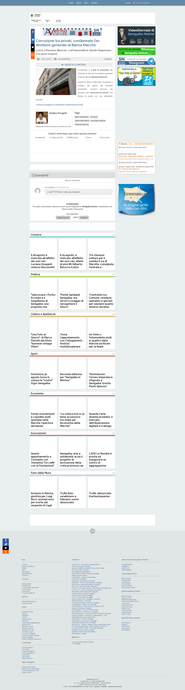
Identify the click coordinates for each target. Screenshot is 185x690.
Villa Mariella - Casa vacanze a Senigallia (84, 621)
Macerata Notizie (127, 585)
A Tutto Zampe (26, 589)
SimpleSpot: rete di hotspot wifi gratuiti (83, 581)
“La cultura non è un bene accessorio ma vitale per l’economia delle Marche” (72, 419)
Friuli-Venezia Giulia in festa (130, 601)
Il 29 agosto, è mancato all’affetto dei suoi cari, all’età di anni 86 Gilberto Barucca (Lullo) (71, 261)
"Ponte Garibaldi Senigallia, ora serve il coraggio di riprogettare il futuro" (71, 300)
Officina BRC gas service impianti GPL (83, 617)
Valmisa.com (125, 568)
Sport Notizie (126, 626)
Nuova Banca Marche (98, 121)
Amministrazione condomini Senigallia (83, 593)
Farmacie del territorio (28, 667)
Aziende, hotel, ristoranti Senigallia (82, 595)
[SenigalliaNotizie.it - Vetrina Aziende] (72, 35)
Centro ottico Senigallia (79, 579)
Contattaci (25, 621)
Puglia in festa (126, 608)
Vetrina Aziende (26, 584)
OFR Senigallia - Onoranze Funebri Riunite (85, 610)
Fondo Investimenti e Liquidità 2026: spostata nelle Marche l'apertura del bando (43, 419)
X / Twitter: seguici (27, 632)
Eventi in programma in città (30, 670)
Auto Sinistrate (126, 622)
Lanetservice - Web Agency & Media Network (86, 564)
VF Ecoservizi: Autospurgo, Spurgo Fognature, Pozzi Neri (89, 626)
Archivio (24, 613)
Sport (23, 570)
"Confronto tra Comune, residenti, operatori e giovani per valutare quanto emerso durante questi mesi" (101, 302)
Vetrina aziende (26, 619)
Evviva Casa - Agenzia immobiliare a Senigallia (86, 584)
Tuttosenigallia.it (126, 570)
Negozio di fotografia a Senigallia (81, 608)
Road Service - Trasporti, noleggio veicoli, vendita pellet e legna (91, 624)
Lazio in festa (126, 603)
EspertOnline (26, 591)
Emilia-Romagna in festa (129, 599)
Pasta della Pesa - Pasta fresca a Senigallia (85, 611)
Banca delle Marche (82, 117)
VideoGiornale (26, 585)
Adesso (47, 21)
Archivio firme (26, 624)
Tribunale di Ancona (82, 124)
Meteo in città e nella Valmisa (30, 668)
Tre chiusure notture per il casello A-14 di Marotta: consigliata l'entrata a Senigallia (101, 263)
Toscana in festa (127, 610)
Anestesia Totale (27, 603)
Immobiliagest (126, 630)
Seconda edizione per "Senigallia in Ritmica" (71, 377)
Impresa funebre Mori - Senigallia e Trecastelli (86, 599)
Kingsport (124, 624)
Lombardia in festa (127, 605)
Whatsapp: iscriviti (27, 626)
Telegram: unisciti (27, 628)
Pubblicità (104, 686)
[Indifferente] (72, 144)
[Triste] (56, 144)
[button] (128, 3)
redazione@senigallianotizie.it (31, 622)
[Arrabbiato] (40, 144)
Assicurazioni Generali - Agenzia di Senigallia (85, 573)
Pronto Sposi (126, 628)
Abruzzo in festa (127, 598)
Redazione (25, 615)
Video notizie (26, 656)
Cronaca (107, 59)
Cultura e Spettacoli (28, 566)
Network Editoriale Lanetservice (31, 639)
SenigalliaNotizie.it (127, 564)
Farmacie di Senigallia (28, 633)
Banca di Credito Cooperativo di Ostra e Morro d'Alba (88, 568)
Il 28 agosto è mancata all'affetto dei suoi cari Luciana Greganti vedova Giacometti (42, 261)
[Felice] (88, 144)
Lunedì (58, 21)
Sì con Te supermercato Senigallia (82, 597)
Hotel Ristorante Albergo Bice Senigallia (84, 622)
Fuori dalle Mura (27, 573)
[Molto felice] (104, 144)
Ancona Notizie (126, 580)
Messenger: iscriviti (28, 630)
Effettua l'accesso (63, 218)
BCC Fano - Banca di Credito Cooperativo (84, 586)
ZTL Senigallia (76, 644)
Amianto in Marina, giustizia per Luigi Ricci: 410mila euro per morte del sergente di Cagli (42, 499)
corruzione (94, 117)
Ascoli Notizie (126, 582)
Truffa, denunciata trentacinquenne (100, 495)
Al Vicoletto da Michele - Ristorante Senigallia (85, 602)
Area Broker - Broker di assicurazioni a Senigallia (87, 582)
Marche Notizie (126, 578)
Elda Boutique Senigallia (79, 633)
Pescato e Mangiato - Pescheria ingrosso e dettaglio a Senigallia (91, 613)
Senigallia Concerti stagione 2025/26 (83, 630)
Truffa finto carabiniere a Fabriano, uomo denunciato (69, 498)
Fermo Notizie (126, 584)
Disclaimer (97, 686)
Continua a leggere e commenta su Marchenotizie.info (59, 105)
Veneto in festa (126, 614)
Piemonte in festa (127, 607)
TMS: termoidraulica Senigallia (81, 566)
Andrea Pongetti (58, 113)
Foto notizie (25, 649)
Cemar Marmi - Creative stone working (84, 577)
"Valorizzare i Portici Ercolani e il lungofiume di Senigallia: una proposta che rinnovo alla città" (43, 302)
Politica (24, 568)
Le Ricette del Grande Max (30, 587)
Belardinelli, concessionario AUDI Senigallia (85, 591)
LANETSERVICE (77, 686)
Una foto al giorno (27, 647)
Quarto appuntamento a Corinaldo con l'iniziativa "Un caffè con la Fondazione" (43, 459)
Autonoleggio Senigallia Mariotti (81, 572)
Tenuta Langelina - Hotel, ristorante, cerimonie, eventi (88, 606)
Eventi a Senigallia (27, 637)
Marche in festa (126, 596)
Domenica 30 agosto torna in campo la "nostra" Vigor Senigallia (42, 379)
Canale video (26, 654)
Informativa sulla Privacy (115, 686)
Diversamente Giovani (29, 601)
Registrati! (84, 218)
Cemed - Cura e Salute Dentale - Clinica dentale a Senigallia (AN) (91, 588)
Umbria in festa (126, 612)
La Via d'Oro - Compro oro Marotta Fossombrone (87, 590)
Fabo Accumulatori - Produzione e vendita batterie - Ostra (89, 615)
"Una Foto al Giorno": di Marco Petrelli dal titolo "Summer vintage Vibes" (41, 340)
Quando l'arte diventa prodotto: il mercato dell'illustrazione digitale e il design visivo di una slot (101, 421)
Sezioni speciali (26, 658)
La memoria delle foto (28, 593)
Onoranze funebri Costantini (80, 570)
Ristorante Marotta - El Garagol (81, 601)
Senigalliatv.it (125, 566)
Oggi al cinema (26, 672)
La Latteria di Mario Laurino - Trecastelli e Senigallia (87, 628)
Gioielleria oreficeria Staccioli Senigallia (83, 631)
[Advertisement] (136, 104)
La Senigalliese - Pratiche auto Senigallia (84, 604)
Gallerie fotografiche (28, 651)
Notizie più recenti (27, 611)
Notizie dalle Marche (82, 121)
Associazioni (26, 572)
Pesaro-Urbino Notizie (128, 587)
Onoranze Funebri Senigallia (30, 635)
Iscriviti (24, 617)
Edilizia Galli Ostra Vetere (79, 575)
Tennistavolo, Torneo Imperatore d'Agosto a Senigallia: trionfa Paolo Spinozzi (101, 380)
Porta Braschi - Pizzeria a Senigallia (83, 619)
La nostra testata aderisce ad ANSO (83, 642)
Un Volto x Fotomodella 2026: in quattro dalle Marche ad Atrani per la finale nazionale (100, 342)
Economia (25, 575)
